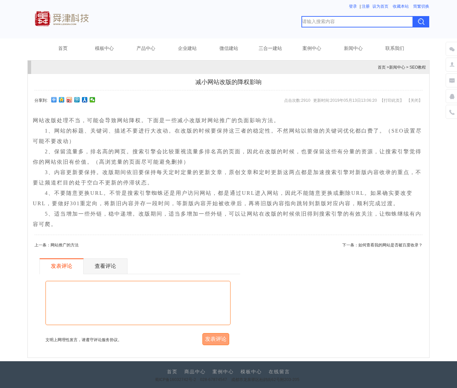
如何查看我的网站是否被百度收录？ (390, 245)
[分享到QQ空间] (62, 99)
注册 (366, 6)
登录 (353, 6)
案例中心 (311, 48)
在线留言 (279, 371)
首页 (63, 48)
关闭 (414, 100)
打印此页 (392, 100)
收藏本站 (401, 6)
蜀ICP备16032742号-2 (175, 379)
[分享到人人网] (85, 99)
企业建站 (187, 48)
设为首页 (380, 6)
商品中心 (195, 371)
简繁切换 (421, 6)
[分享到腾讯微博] (77, 99)
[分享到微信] (92, 99)
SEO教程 (417, 67)
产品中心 (145, 48)
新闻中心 (353, 48)
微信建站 (228, 48)
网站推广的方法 (65, 245)
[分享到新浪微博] (69, 99)
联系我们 (394, 48)
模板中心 (104, 48)
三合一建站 (270, 48)
